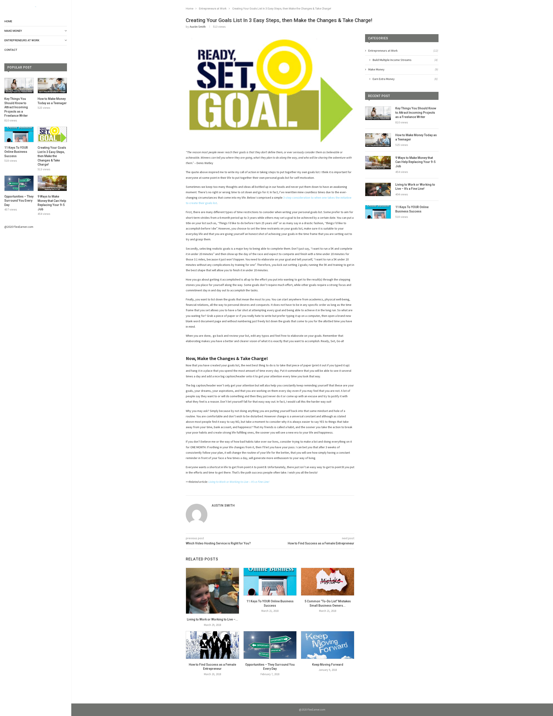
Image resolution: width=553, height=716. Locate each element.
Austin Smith (198, 27)
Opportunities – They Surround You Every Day (18, 201)
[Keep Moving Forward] (327, 645)
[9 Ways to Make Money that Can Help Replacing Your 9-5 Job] (52, 183)
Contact (10, 49)
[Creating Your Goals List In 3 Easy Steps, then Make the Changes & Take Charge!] (52, 134)
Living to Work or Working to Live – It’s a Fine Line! (238, 482)
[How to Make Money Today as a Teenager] (52, 85)
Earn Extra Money (405, 79)
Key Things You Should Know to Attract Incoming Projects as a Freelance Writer (16, 107)
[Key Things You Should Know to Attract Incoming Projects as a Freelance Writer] (19, 85)
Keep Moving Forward (327, 664)
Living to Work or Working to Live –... (212, 619)
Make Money (13, 30)
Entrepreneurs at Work (21, 40)
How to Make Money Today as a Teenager (52, 101)
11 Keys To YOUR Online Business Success (16, 152)
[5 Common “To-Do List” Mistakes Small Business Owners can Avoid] (327, 582)
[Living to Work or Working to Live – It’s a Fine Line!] (212, 591)
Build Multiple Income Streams (405, 60)
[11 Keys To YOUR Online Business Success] (19, 134)
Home (8, 21)
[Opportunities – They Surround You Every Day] (19, 183)
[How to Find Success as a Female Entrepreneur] (212, 645)
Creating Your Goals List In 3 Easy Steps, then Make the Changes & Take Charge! (52, 156)
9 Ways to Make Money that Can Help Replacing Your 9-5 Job (52, 203)
